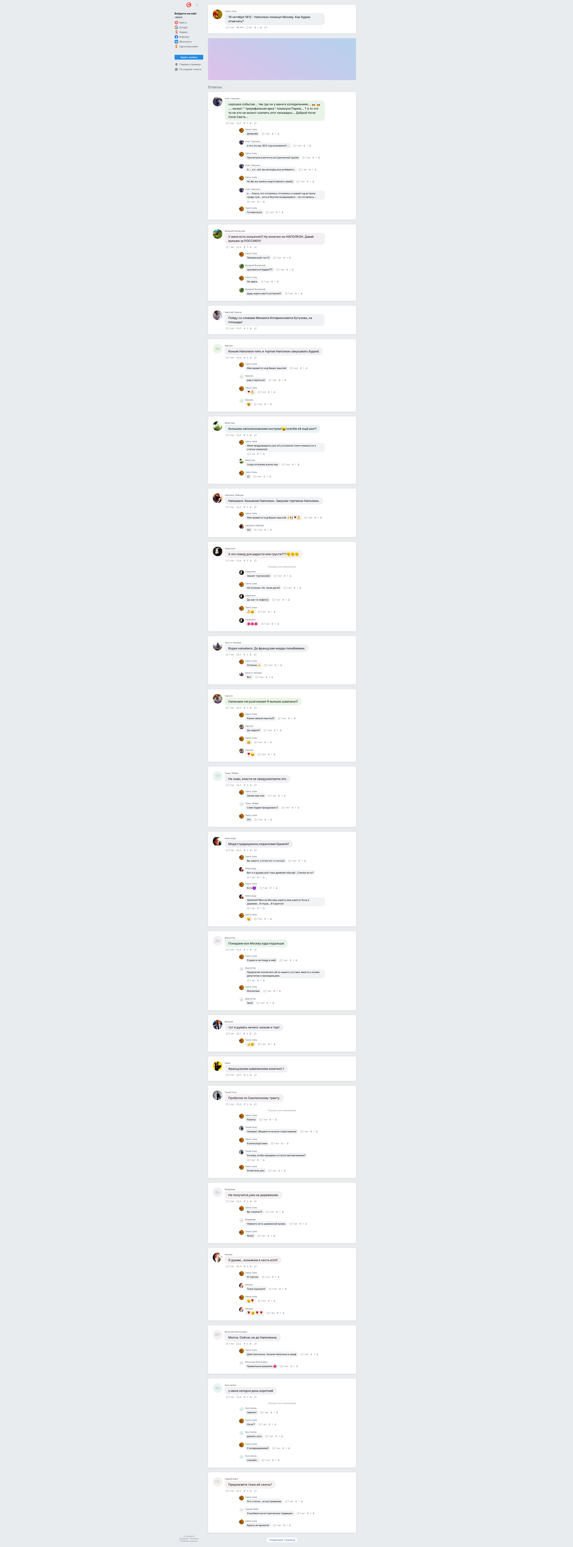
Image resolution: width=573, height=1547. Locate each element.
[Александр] (219, 841)
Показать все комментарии (282, 567)
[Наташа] (219, 1257)
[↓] (260, 27)
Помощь (194, 1538)
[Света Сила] (219, 14)
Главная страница (190, 64)
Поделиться (265, 27)
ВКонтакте (185, 41)
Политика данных (189, 1541)
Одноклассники (188, 46)
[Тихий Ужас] (219, 1095)
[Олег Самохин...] (219, 101)
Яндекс (183, 32)
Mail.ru (183, 22)
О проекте (189, 1536)
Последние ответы (190, 69)
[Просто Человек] (219, 645)
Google (183, 27)
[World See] (219, 426)
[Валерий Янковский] (219, 234)
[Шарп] (219, 1066)
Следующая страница (282, 1539)
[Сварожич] (219, 551)
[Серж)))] (219, 699)
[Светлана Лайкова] (219, 498)
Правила (183, 1538)
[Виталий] (219, 1024)
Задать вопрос (189, 57)
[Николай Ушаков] (219, 315)
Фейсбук (184, 36)
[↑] (255, 27)
